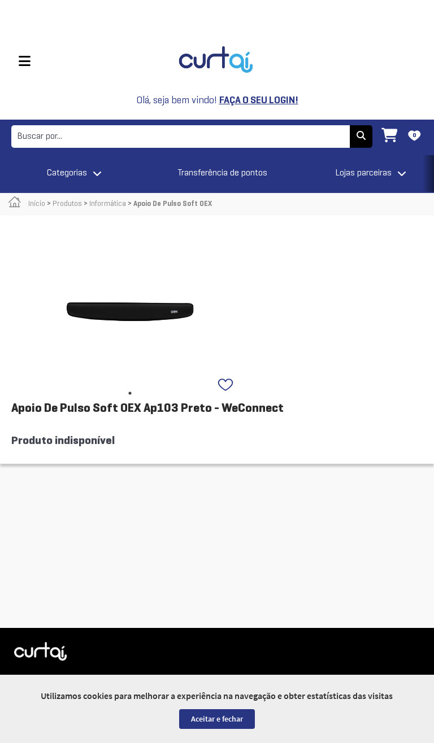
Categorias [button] (67, 173)
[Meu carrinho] (389, 137)
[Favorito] (226, 386)
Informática (107, 204)
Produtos (67, 204)
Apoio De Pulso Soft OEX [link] (172, 204)
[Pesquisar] (361, 136)
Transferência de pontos (222, 173)
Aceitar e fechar (217, 719)
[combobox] (180, 136)
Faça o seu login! (258, 100)
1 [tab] (130, 393)
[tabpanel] (130, 311)
